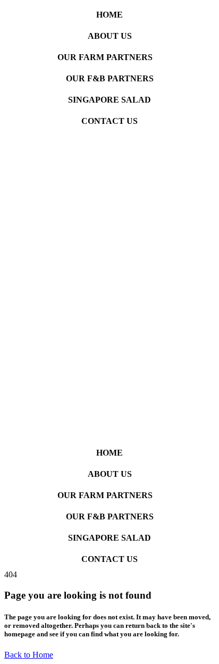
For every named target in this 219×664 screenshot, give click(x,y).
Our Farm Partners (105, 57)
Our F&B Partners (110, 78)
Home (109, 14)
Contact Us (109, 120)
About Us (110, 35)
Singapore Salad (109, 99)
